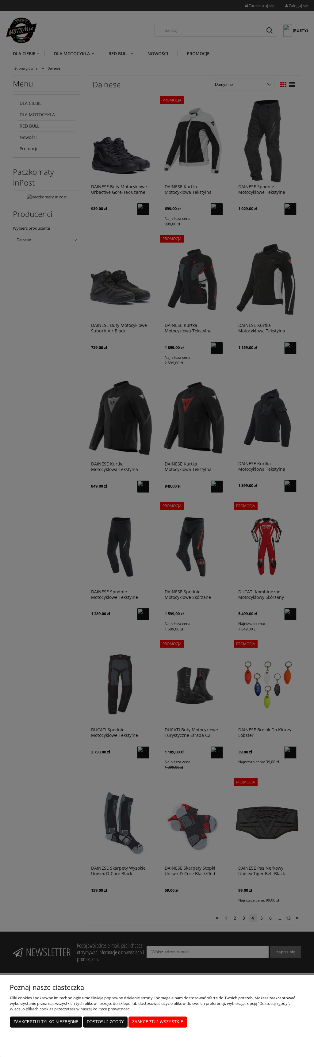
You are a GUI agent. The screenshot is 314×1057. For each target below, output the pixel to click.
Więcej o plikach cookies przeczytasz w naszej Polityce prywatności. (70, 1009)
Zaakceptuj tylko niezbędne (45, 1022)
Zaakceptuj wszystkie (157, 1022)
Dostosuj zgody (105, 1022)
